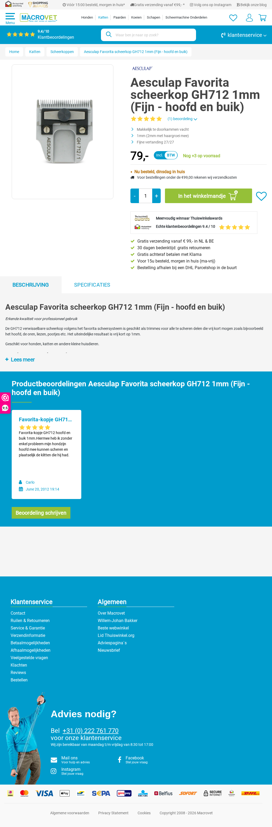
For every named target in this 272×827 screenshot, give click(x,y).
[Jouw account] (249, 17)
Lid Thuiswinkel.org (116, 635)
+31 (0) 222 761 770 (90, 730)
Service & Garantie (28, 628)
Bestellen (19, 679)
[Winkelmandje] (262, 17)
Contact (18, 613)
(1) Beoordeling (180, 119)
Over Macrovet (111, 613)
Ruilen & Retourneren (30, 620)
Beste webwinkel (113, 628)
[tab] (31, 284)
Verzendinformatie (28, 635)
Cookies (144, 813)
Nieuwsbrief (109, 650)
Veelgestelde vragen (29, 657)
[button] (234, 35)
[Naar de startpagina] (38, 17)
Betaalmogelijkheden (30, 642)
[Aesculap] (142, 68)
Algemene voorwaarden (69, 813)
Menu (10, 23)
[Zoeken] (108, 35)
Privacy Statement (113, 813)
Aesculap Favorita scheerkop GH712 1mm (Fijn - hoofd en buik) (136, 52)
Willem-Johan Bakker (117, 620)
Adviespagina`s (112, 642)
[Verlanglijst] (233, 17)
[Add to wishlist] (261, 196)
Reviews (18, 672)
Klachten (19, 665)
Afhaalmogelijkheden (30, 650)
